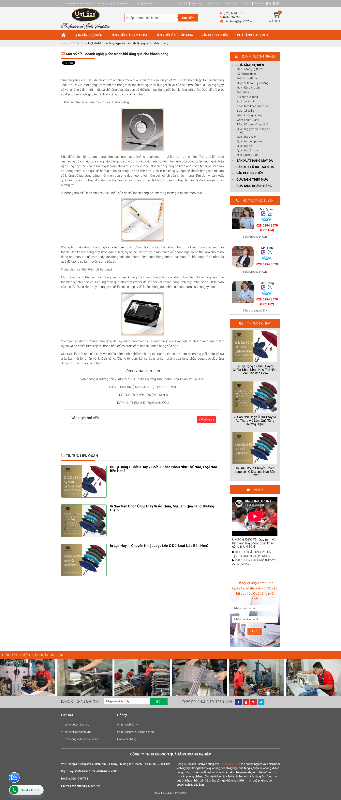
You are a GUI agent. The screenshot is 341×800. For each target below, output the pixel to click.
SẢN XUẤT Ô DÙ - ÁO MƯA (174, 35)
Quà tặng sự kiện (230, 764)
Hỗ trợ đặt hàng (127, 739)
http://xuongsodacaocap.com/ (80, 739)
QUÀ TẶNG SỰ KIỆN (88, 35)
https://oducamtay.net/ (75, 724)
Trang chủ (181, 3)
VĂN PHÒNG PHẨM (215, 35)
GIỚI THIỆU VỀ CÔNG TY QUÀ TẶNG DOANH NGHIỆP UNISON (251, 554)
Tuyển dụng (231, 3)
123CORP (180, 793)
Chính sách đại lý (127, 724)
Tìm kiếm (188, 18)
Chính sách (213, 3)
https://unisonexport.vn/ (76, 732)
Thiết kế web (162, 793)
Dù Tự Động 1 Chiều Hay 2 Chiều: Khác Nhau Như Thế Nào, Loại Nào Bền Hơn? (163, 468)
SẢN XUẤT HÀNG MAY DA (129, 35)
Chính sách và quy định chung (135, 732)
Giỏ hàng (274, 20)
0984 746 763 (30, 790)
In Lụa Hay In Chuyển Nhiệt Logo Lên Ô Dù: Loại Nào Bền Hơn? (159, 545)
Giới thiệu (197, 3)
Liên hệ (259, 3)
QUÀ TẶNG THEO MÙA (252, 35)
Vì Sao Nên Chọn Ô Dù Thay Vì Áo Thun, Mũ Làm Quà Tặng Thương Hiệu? (162, 508)
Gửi (255, 631)
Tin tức (246, 3)
